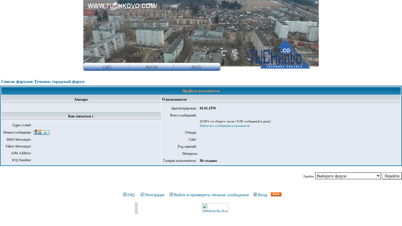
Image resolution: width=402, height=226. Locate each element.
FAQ (130, 194)
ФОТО (196, 67)
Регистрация (154, 194)
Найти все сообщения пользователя (225, 125)
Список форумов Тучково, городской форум (42, 81)
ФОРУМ (151, 67)
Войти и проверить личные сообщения (211, 194)
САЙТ (107, 67)
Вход (262, 194)
